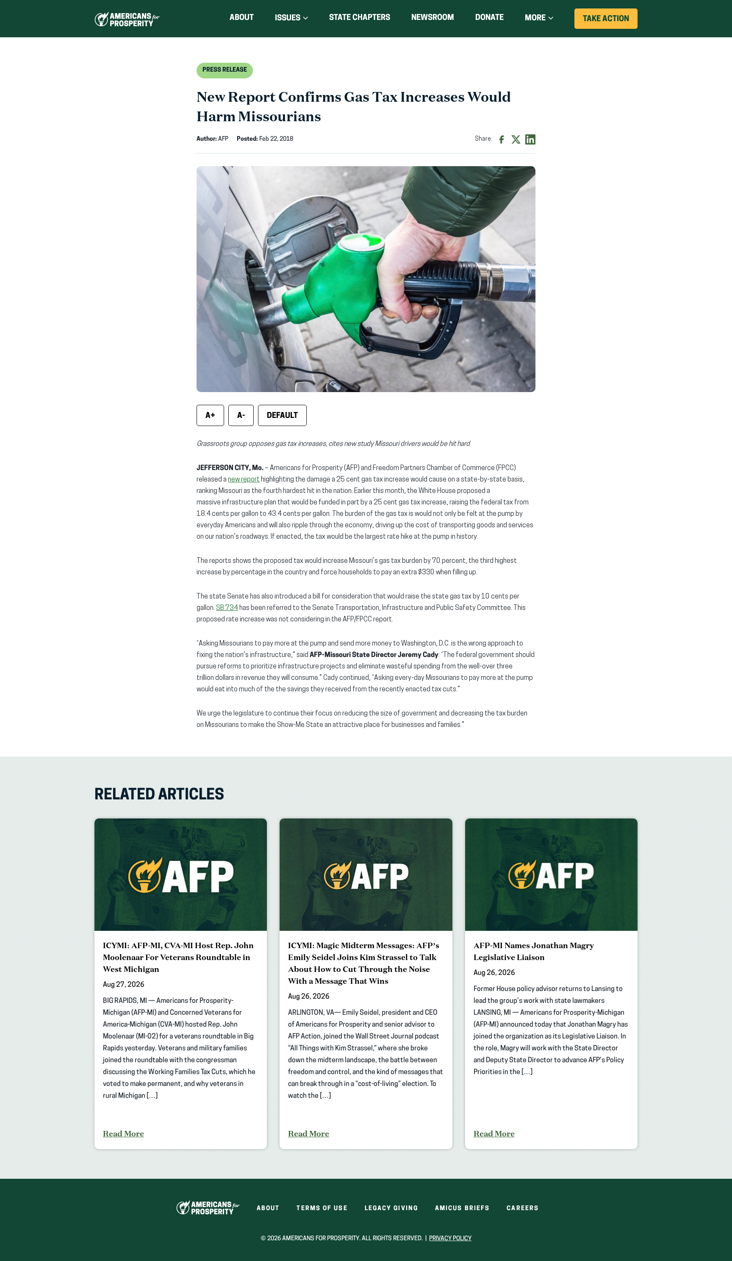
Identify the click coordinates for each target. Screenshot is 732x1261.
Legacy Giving (391, 1208)
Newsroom (432, 18)
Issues (287, 18)
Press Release (224, 70)
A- (241, 416)
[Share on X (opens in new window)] (516, 139)
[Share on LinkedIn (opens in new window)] (530, 139)
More (535, 18)
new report (244, 479)
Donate (489, 19)
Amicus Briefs (462, 1208)
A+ (210, 416)
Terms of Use (322, 1208)
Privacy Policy (450, 1239)
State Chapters (359, 18)
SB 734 (227, 608)
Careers (523, 1208)
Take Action (610, 22)
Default (282, 416)
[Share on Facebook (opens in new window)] (501, 139)
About (242, 18)
